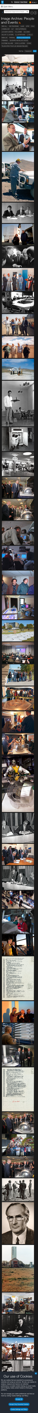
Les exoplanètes (7, 32)
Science (16, 2)
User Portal (23, 2)
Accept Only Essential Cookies (19, 1404)
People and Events (23, 37)
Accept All (19, 1399)
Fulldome (18, 32)
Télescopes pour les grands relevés (15, 46)
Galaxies (27, 32)
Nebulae (4, 37)
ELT (13, 29)
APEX (27, 26)
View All (4, 26)
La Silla (29, 34)
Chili (32, 26)
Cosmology (6, 29)
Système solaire (7, 43)
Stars (29, 43)
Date (34, 51)
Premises (5, 40)
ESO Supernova (21, 29)
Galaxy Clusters (8, 34)
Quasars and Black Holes (19, 40)
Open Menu (8, 6)
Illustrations (20, 34)
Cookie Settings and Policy (19, 1409)
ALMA (22, 26)
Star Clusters (20, 43)
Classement (28, 51)
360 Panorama (14, 26)
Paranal (12, 37)
